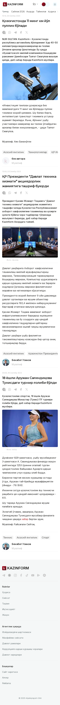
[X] (26, 32)
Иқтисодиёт (8, 609)
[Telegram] (15, 32)
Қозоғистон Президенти (43, 353)
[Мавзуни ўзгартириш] (45, 4)
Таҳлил (5, 603)
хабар (24, 519)
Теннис (7, 537)
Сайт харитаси (10, 672)
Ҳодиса (52, 11)
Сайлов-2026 (18, 11)
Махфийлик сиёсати (12, 637)
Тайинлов (41, 11)
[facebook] (21, 575)
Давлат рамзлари (11, 643)
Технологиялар (37, 152)
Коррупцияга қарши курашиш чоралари (22, 649)
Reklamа (6, 683)
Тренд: (5, 11)
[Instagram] (4, 32)
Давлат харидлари (12, 654)
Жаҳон (5, 615)
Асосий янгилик (13, 152)
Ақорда (30, 11)
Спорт (45, 537)
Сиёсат (6, 598)
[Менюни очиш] (55, 4)
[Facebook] (21, 32)
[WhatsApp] (9, 32)
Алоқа (5, 677)
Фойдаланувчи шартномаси (16, 632)
